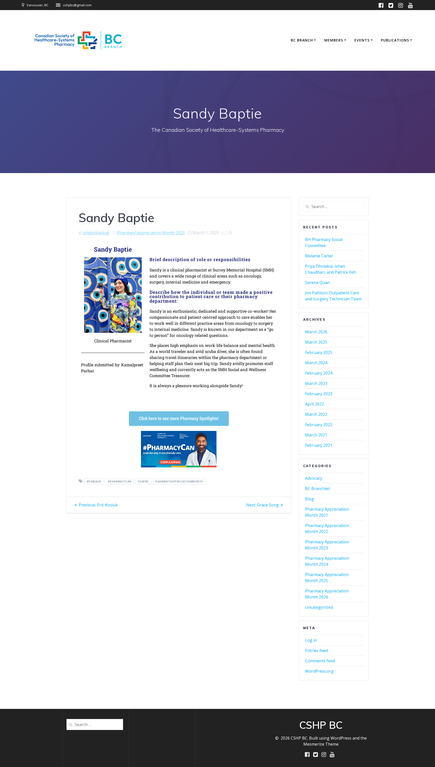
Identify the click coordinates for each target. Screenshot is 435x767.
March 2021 (316, 435)
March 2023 (316, 383)
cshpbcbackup (95, 232)
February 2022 (318, 424)
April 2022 (314, 404)
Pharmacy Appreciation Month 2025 (151, 232)
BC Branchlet (317, 488)
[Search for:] (334, 206)
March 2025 (316, 342)
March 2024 (316, 363)
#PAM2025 (94, 481)
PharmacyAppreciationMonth (179, 481)
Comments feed (320, 661)
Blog (309, 499)
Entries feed (316, 650)
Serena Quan (317, 282)
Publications (395, 40)
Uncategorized (319, 607)
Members (333, 40)
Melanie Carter (319, 256)
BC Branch (302, 40)
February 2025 (318, 352)
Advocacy (313, 478)
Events (362, 40)
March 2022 (316, 414)
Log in (311, 640)
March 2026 (316, 332)
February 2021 (318, 445)
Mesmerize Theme (321, 744)
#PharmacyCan (119, 481)
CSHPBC (143, 481)
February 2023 (318, 393)
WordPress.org (319, 671)
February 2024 (318, 373)
